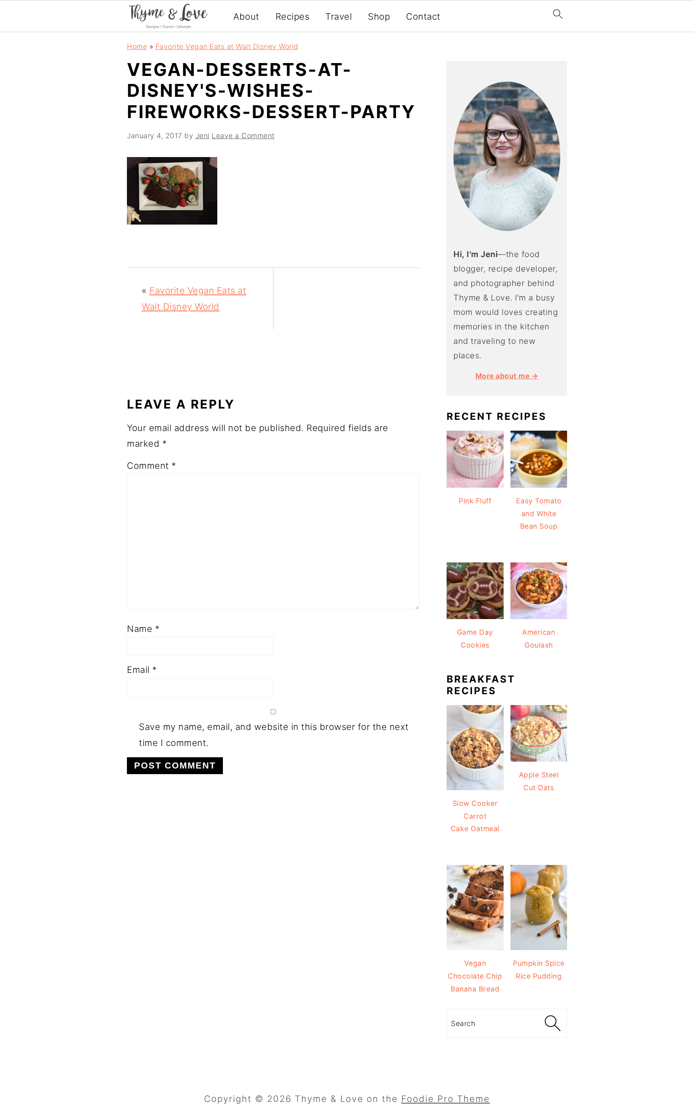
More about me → (507, 376)
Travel (338, 16)
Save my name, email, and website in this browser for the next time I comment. (274, 734)
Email (142, 669)
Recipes (293, 16)
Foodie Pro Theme (445, 1098)
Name (143, 628)
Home (137, 46)
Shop (379, 16)
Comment (151, 465)
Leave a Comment (243, 135)
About (246, 16)
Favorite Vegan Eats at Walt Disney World (226, 46)
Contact (423, 16)
